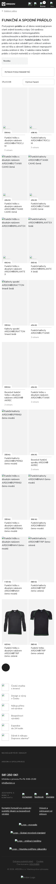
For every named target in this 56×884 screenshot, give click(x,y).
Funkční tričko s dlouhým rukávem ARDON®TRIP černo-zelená (13, 652)
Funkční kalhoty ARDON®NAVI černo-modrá (38, 525)
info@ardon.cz (8, 783)
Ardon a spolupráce (13, 762)
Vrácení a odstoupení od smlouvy (45, 811)
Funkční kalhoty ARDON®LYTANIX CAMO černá (40, 206)
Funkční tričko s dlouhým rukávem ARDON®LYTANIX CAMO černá (13, 207)
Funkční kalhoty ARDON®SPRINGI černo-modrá (13, 461)
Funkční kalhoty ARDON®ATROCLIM (40, 140)
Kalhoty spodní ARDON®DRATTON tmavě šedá (14, 331)
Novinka (6, 61)
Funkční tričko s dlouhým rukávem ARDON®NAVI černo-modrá (13, 589)
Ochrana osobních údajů (23, 861)
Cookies (39, 861)
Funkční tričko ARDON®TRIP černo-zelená (38, 651)
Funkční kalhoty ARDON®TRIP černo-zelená (38, 588)
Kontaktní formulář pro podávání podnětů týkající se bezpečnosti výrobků (16, 811)
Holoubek (34, 864)
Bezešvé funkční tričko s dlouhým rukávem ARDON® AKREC (13, 396)
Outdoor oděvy (10, 11)
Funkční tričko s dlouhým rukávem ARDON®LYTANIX (40, 395)
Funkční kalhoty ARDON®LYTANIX (40, 331)
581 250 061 (10, 775)
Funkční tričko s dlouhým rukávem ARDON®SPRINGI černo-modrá (13, 527)
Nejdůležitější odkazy (14, 753)
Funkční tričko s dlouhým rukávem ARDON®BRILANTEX (14, 270)
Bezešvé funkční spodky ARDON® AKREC (39, 462)
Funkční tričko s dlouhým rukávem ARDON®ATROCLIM (14, 141)
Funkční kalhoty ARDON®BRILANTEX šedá (41, 269)
